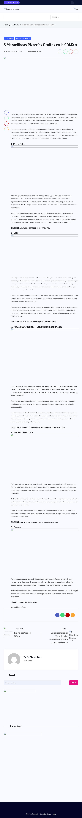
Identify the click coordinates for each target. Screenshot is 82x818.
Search (73, 683)
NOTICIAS (15, 25)
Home (6, 25)
